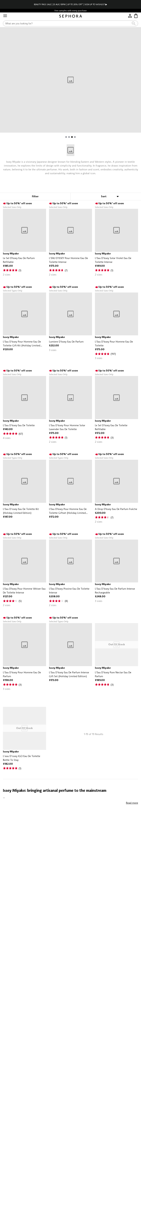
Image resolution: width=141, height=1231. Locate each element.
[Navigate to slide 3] (71, 137)
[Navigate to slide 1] (66, 137)
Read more (132, 802)
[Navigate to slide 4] (74, 137)
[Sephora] (70, 16)
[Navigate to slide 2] (69, 137)
